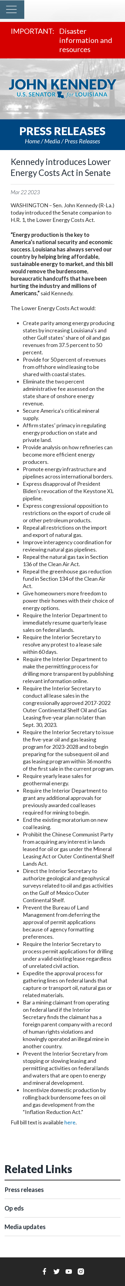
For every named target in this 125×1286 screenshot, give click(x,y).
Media (52, 141)
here (70, 1122)
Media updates (25, 1226)
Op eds (14, 1208)
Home (32, 141)
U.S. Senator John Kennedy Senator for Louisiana (62, 89)
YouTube (69, 1271)
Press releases (82, 141)
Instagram (81, 1271)
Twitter (56, 1271)
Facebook (44, 1271)
